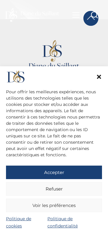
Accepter (54, 172)
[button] (99, 77)
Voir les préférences (54, 205)
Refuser (54, 189)
